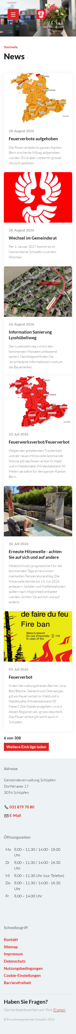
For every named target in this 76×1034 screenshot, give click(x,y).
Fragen (59, 1009)
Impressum (13, 953)
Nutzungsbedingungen (23, 968)
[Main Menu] (13, 14)
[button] (13, 14)
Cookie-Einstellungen (22, 975)
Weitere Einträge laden (26, 746)
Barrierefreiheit (17, 982)
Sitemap (11, 946)
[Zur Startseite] (51, 14)
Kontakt (11, 939)
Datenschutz (15, 961)
